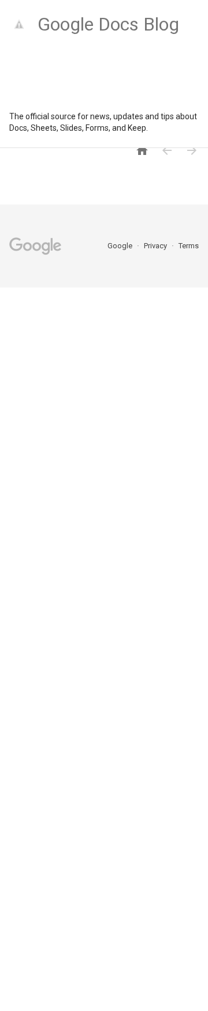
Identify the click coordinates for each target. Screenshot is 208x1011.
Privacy (156, 245)
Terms (189, 245)
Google (120, 245)
